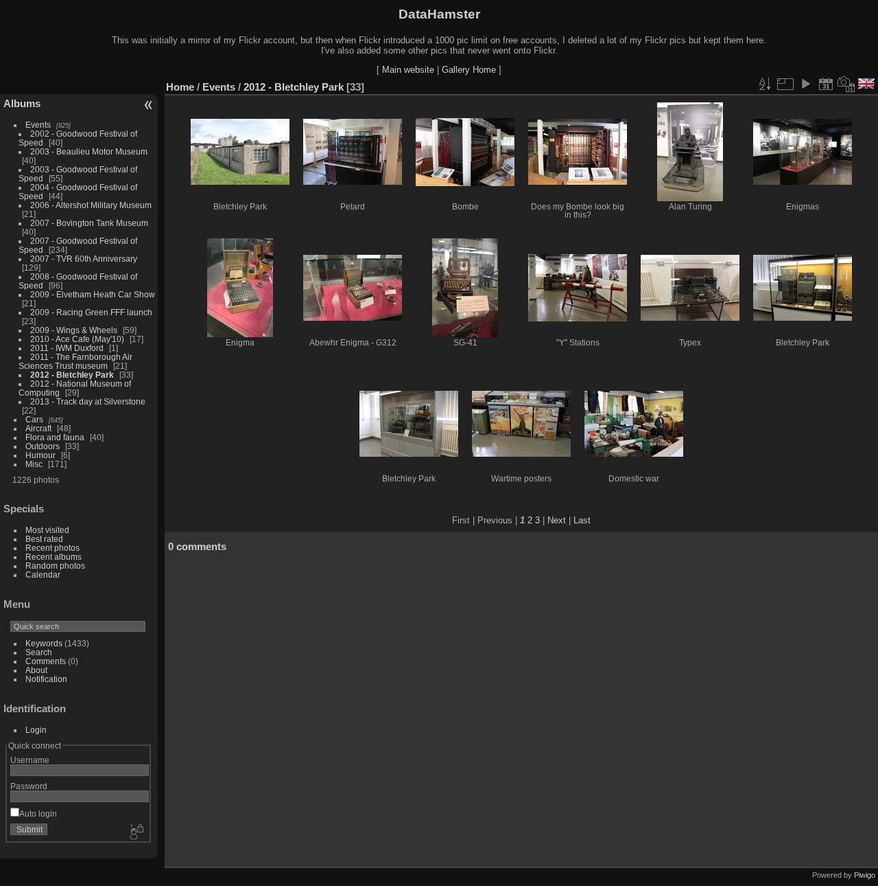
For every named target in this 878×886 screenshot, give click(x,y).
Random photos (55, 565)
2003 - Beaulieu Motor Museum (88, 151)
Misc (34, 463)
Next (556, 520)
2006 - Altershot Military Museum (91, 205)
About (36, 670)
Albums (21, 103)
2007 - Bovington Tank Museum (89, 222)
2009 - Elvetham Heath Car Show (92, 294)
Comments (45, 661)
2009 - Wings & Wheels (73, 330)
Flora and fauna (54, 437)
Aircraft (38, 428)
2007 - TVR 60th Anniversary (83, 258)
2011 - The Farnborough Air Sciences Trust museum (75, 361)
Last (582, 520)
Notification (46, 678)
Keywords (43, 643)
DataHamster (439, 14)
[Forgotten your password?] (136, 832)
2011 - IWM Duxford (67, 347)
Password (28, 786)
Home (180, 87)
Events (38, 124)
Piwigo (864, 875)
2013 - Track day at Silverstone (87, 401)
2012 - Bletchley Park (72, 374)
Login (36, 729)
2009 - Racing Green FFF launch (91, 312)
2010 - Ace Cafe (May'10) (77, 338)
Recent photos (52, 547)
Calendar (42, 574)
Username (29, 760)
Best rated (44, 538)
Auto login (38, 813)
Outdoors (42, 446)
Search (38, 652)
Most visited (47, 529)
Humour (40, 455)
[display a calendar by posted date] (826, 84)
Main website (408, 70)
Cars (34, 419)
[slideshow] (805, 84)
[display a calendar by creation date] (846, 84)
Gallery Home (469, 70)
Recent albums (53, 556)
